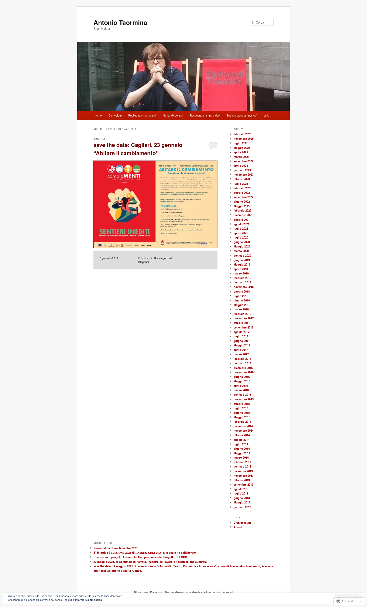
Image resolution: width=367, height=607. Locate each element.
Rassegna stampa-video (205, 115)
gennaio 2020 (242, 255)
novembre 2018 (244, 287)
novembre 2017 (244, 318)
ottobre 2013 (242, 480)
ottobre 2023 (242, 179)
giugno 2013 (242, 498)
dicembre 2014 (243, 426)
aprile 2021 (241, 233)
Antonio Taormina (120, 22)
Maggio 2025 (242, 148)
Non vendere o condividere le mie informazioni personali (199, 592)
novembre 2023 (244, 174)
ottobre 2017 (242, 323)
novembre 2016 (244, 372)
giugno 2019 (242, 260)
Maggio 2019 (242, 264)
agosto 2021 (241, 224)
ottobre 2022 (242, 192)
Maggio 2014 (242, 453)
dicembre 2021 (243, 215)
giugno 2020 (242, 242)
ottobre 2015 (242, 404)
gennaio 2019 (242, 282)
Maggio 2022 (242, 206)
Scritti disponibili (173, 115)
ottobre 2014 (242, 435)
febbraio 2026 (242, 134)
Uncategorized (163, 258)
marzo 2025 (241, 157)
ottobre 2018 (242, 291)
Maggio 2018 (242, 305)
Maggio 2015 (242, 417)
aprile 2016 (241, 386)
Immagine (99, 139)
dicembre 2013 (243, 471)
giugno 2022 (242, 201)
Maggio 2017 (242, 345)
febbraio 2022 (242, 210)
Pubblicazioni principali (142, 115)
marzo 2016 (241, 390)
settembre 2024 (243, 161)
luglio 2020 (241, 237)
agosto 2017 (241, 332)
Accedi (238, 527)
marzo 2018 (241, 309)
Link (266, 115)
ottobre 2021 (242, 219)
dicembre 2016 (243, 368)
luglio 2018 (241, 296)
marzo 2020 (241, 251)
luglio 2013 (241, 493)
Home (98, 115)
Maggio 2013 (242, 502)
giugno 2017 (242, 341)
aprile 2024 (241, 165)
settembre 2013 (243, 484)
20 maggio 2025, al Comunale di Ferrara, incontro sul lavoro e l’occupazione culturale (150, 562)
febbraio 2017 (242, 359)
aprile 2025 (241, 152)
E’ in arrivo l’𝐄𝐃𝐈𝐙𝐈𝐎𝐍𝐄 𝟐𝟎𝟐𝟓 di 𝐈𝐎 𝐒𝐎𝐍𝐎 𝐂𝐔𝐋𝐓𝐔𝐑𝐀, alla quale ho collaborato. (145, 552)
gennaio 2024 (242, 170)
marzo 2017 (241, 354)
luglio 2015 (241, 408)
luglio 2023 (241, 184)
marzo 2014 (241, 457)
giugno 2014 (242, 448)
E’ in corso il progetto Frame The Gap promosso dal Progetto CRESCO (140, 557)
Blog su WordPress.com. (149, 592)
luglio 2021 (241, 228)
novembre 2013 (244, 475)
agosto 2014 (241, 440)
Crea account (242, 522)
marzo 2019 (241, 273)
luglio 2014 (241, 444)
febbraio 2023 (242, 188)
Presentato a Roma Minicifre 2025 (115, 548)
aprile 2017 (241, 350)
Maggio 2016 (242, 381)
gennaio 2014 (242, 466)
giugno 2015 (242, 413)
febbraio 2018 (242, 314)
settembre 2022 (243, 197)
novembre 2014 (244, 430)
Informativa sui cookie (88, 600)
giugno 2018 (242, 300)
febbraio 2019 (242, 278)
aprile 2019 (241, 269)
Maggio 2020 (242, 246)
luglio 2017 (241, 336)
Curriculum (115, 115)
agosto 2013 (241, 489)
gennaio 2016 (242, 394)
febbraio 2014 (242, 462)
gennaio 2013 (242, 507)
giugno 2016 (242, 377)
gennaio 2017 (242, 363)
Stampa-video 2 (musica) (241, 115)
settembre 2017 (243, 327)
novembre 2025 (244, 138)
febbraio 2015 (242, 421)
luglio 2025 (241, 143)
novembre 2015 (244, 399)
